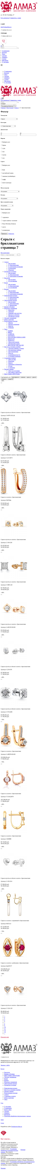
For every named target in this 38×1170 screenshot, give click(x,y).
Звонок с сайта (5, 1065)
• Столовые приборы (14, 356)
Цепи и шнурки (9, 319)
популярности (15, 377)
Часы (3, 54)
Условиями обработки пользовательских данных (9, 1150)
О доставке (5, 62)
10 (5, 1027)
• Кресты (10, 326)
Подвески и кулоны (10, 271)
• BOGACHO (12, 359)
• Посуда (10, 353)
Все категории (5, 253)
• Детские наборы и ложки (16, 348)
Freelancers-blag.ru (16, 1126)
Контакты (7, 1114)
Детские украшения (10, 318)
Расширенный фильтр (7, 106)
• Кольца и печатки (13, 315)
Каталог (4, 52)
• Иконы (10, 323)
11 (5, 1029)
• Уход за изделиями (14, 371)
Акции (2, 1119)
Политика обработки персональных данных (17, 1116)
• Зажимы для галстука (15, 313)
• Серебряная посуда (14, 355)
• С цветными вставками (15, 267)
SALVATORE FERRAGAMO (16, 337)
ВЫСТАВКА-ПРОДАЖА (12, 374)
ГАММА (10, 331)
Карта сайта (7, 1109)
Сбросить (11, 233)
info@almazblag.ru (6, 27)
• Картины (11, 361)
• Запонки (11, 311)
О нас (2, 1103)
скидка (3, 379)
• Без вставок (12, 263)
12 (5, 1030)
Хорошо (23, 1149)
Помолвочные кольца (10, 295)
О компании (5, 51)
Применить (4, 233)
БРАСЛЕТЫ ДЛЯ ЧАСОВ (16, 345)
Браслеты (7, 278)
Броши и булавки (9, 307)
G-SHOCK (11, 334)
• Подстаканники (13, 351)
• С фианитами (12, 299)
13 (5, 1032)
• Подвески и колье (13, 316)
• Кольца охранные (13, 324)
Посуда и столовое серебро (12, 347)
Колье (6, 283)
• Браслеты (11, 310)
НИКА (10, 332)
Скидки (4, 55)
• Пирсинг (11, 270)
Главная (3, 108)
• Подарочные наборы (14, 350)
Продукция (9, 108)
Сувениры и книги (10, 358)
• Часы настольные (13, 342)
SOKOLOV (11, 339)
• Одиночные (12, 268)
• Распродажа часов (14, 343)
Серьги (16, 108)
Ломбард (4, 57)
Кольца (6, 289)
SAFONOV (11, 335)
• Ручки (10, 366)
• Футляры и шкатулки (14, 372)
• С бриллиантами (13, 265)
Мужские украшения (10, 308)
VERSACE (11, 340)
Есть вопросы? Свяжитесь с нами (11, 18)
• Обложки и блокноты (15, 364)
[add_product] (1, 467)
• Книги (10, 363)
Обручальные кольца (10, 300)
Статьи (4, 59)
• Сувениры (11, 367)
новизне (23, 377)
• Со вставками (12, 281)
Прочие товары (9, 369)
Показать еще (5, 1037)
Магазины (5, 60)
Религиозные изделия (10, 321)
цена (29, 377)
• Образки (11, 327)
